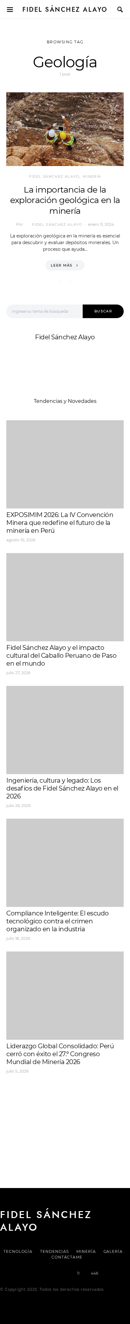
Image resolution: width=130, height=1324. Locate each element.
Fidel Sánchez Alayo (65, 9)
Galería (113, 1251)
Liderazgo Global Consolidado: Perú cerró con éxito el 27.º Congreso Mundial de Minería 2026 (60, 1054)
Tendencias (54, 1251)
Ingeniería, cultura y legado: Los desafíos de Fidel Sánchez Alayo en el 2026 (62, 788)
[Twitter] (43, 1273)
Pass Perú (69, 1108)
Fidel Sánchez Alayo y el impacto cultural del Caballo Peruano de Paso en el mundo (61, 655)
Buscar (103, 311)
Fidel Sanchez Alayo (31, 1093)
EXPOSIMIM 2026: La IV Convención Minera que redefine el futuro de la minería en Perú (59, 522)
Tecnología (17, 1251)
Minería (92, 176)
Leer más (62, 265)
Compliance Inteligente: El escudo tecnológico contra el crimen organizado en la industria (57, 921)
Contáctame (66, 1257)
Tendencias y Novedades (65, 401)
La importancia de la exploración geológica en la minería (65, 200)
